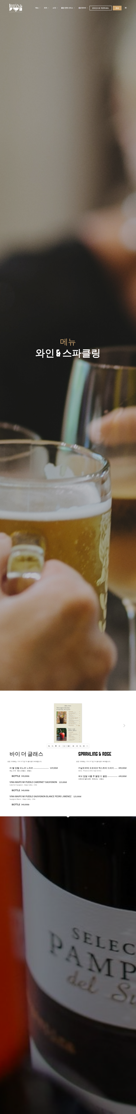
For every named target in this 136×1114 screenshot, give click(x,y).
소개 (54, 8)
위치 (45, 8)
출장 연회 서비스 (67, 8)
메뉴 (37, 8)
